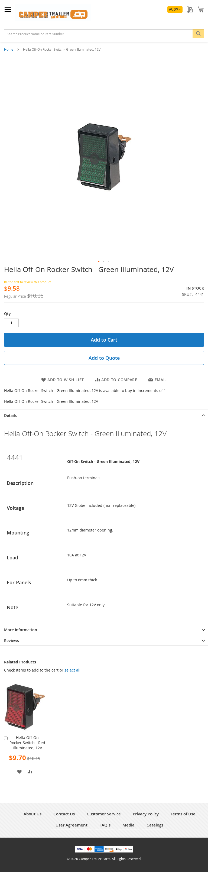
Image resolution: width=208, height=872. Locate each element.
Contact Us (64, 814)
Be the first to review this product (27, 282)
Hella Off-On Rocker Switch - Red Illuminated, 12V (27, 742)
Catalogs (155, 825)
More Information (20, 629)
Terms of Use (183, 814)
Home (9, 49)
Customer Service (104, 814)
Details (10, 415)
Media (128, 825)
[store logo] (53, 12)
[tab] (104, 415)
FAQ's (104, 825)
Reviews (11, 640)
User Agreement (71, 825)
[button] (175, 9)
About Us (32, 814)
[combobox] (104, 33)
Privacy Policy (146, 814)
